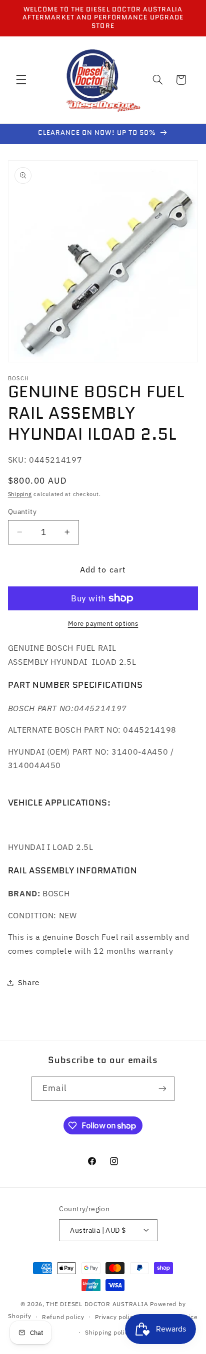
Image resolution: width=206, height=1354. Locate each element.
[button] (21, 79)
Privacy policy (115, 1317)
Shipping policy (108, 1332)
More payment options (103, 623)
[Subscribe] (162, 1089)
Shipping (20, 494)
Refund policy (63, 1317)
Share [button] (29, 982)
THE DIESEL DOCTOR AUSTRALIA (98, 1304)
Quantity (22, 511)
